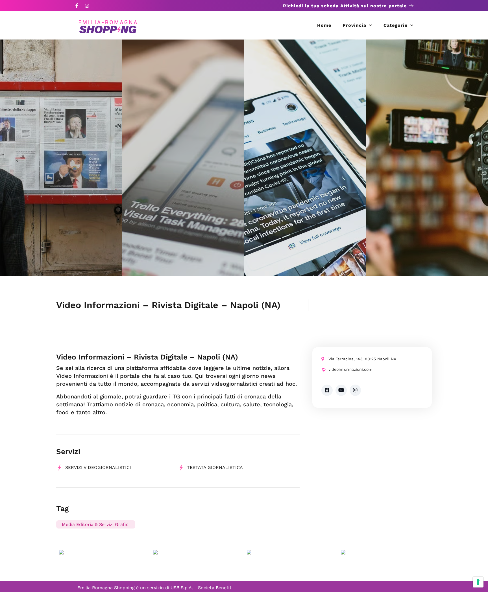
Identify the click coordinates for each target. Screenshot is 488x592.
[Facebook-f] (77, 5)
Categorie (396, 25)
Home (324, 25)
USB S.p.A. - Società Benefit (201, 587)
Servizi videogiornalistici (98, 467)
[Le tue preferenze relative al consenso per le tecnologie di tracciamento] (478, 582)
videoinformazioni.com (350, 369)
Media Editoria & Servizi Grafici (96, 524)
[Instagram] (87, 5)
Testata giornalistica (215, 467)
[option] (61, 158)
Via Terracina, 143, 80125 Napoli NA (362, 359)
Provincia (354, 25)
